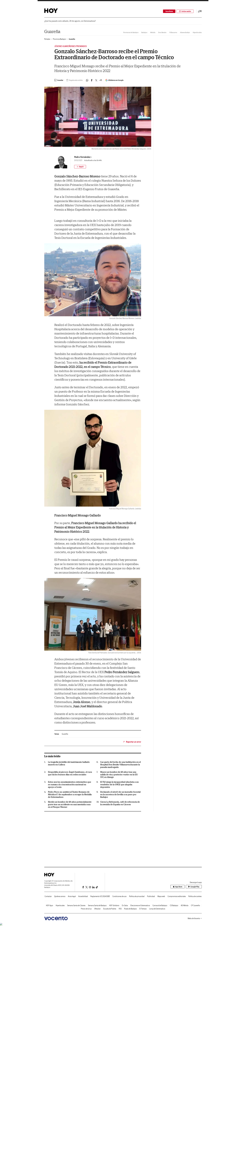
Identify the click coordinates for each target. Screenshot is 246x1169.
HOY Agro (49, 905)
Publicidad (151, 896)
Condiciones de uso (119, 896)
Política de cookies (195, 896)
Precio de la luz (86, 909)
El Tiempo (143, 909)
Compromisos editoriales (177, 896)
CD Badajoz (174, 905)
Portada (47, 39)
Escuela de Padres (109, 909)
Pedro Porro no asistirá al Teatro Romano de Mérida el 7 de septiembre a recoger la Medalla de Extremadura (70, 794)
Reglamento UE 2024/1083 (100, 896)
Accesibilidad (83, 896)
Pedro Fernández (82, 157)
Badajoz (144, 32)
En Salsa (125, 905)
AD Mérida (184, 905)
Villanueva (173, 32)
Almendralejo (185, 32)
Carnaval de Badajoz (159, 905)
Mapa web (161, 896)
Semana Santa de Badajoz (97, 905)
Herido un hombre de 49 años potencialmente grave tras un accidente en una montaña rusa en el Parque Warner (70, 804)
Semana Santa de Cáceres (76, 905)
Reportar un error (133, 742)
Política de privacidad (136, 896)
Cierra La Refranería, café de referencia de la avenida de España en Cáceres (120, 803)
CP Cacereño (195, 905)
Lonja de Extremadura (157, 909)
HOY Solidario (114, 905)
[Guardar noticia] (58, 80)
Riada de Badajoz (130, 909)
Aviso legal (72, 896)
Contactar (48, 896)
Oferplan (97, 909)
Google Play (194, 887)
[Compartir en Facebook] (91, 80)
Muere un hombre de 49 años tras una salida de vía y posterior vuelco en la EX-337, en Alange (119, 774)
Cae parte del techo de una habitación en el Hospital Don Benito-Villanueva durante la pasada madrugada (120, 764)
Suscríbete (169, 11)
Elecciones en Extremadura (140, 905)
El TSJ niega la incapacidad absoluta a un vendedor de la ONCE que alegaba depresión (119, 784)
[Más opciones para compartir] (100, 80)
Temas (56, 734)
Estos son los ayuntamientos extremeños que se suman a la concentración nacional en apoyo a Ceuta (69, 784)
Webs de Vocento (194, 918)
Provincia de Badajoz (131, 32)
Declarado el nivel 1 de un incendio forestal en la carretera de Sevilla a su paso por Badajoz (120, 794)
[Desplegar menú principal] (200, 11)
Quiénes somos (59, 896)
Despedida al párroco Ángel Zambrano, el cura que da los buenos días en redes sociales (70, 773)
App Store (178, 887)
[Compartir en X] (96, 80)
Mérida (152, 32)
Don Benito (162, 32)
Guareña (52, 31)
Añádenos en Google (115, 80)
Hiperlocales (197, 32)
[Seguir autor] (80, 166)
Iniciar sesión (186, 11)
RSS (120, 909)
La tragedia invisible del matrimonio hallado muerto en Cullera (69, 763)
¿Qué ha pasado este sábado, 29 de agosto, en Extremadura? (70, 21)
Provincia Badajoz (59, 39)
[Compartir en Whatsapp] (87, 80)
